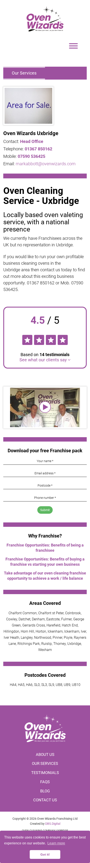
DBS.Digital (52, 823)
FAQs (45, 781)
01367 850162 (38, 148)
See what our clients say (43, 359)
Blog (45, 791)
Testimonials (45, 772)
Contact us (45, 800)
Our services (45, 763)
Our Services (24, 73)
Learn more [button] (56, 843)
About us (45, 754)
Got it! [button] (45, 854)
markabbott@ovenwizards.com (46, 163)
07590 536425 (31, 156)
